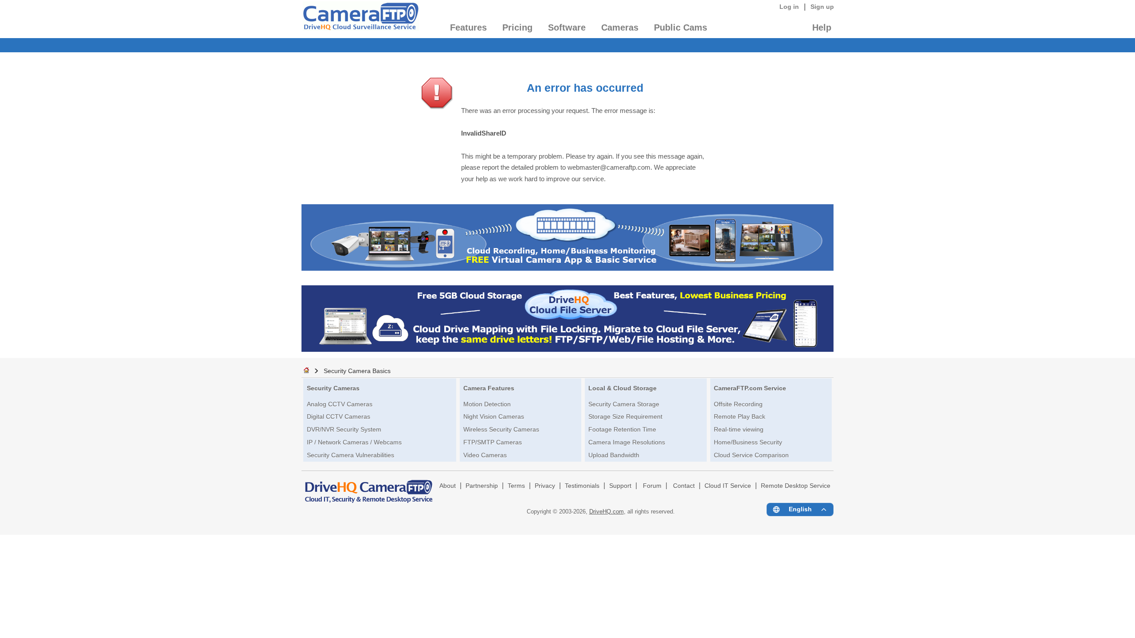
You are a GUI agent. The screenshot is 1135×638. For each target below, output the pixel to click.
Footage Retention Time (622, 429)
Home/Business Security (748, 442)
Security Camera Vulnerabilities (350, 455)
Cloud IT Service (727, 485)
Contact (684, 485)
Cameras (619, 27)
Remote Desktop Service (795, 485)
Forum (652, 485)
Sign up (822, 6)
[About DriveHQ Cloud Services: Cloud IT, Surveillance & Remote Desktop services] (369, 487)
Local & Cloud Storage (622, 388)
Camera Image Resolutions (626, 442)
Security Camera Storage (623, 404)
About (447, 485)
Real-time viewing (738, 429)
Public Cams (680, 27)
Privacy (545, 485)
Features (468, 27)
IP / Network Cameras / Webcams (354, 442)
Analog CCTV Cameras (339, 404)
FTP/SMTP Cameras (492, 442)
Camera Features (488, 388)
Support (620, 485)
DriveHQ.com (606, 511)
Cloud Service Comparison (751, 455)
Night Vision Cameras (493, 416)
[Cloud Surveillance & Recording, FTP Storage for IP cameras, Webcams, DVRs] (360, 19)
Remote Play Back (739, 416)
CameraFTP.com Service (750, 388)
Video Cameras (485, 455)
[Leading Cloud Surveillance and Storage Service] (567, 268)
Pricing (517, 27)
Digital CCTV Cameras (338, 416)
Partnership (482, 485)
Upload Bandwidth (613, 455)
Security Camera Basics (357, 370)
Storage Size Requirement (625, 416)
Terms (516, 485)
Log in (789, 6)
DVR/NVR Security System (344, 429)
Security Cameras (333, 388)
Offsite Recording (738, 404)
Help (821, 27)
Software (567, 27)
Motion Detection (487, 404)
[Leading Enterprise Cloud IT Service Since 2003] (567, 349)
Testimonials (582, 485)
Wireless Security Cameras (501, 429)
